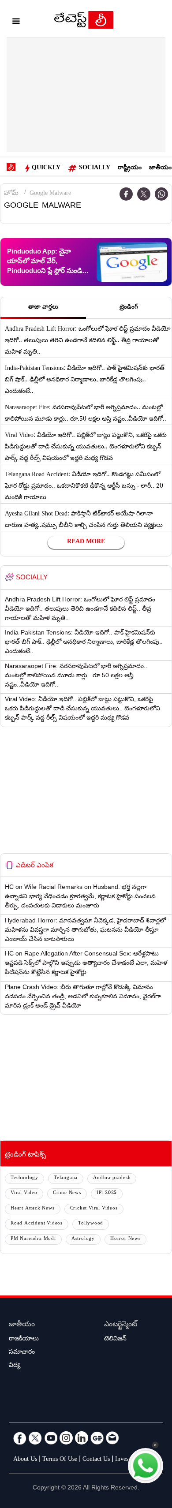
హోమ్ (11, 194)
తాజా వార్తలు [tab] (43, 307)
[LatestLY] (83, 22)
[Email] (112, 1438)
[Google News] (97, 1438)
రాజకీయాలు (24, 1339)
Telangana (66, 1178)
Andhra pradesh (112, 1178)
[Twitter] (143, 194)
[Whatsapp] (161, 194)
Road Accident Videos (37, 1224)
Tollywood (90, 1224)
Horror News (125, 1239)
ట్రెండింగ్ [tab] (129, 307)
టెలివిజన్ (115, 1339)
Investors (126, 1460)
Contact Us (96, 1460)
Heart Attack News (33, 1209)
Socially (94, 168)
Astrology (83, 1239)
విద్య (14, 1366)
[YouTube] (50, 1438)
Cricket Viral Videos (94, 1209)
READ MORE (86, 542)
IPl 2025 (107, 1193)
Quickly (46, 168)
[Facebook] (19, 1438)
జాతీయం (160, 168)
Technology (24, 1178)
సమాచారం (22, 1353)
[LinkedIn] (81, 1438)
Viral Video (24, 1193)
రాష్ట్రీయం (130, 168)
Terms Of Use (59, 1460)
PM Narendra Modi (33, 1239)
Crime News (67, 1193)
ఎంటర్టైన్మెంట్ (120, 1325)
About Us (25, 1460)
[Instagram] (66, 1438)
